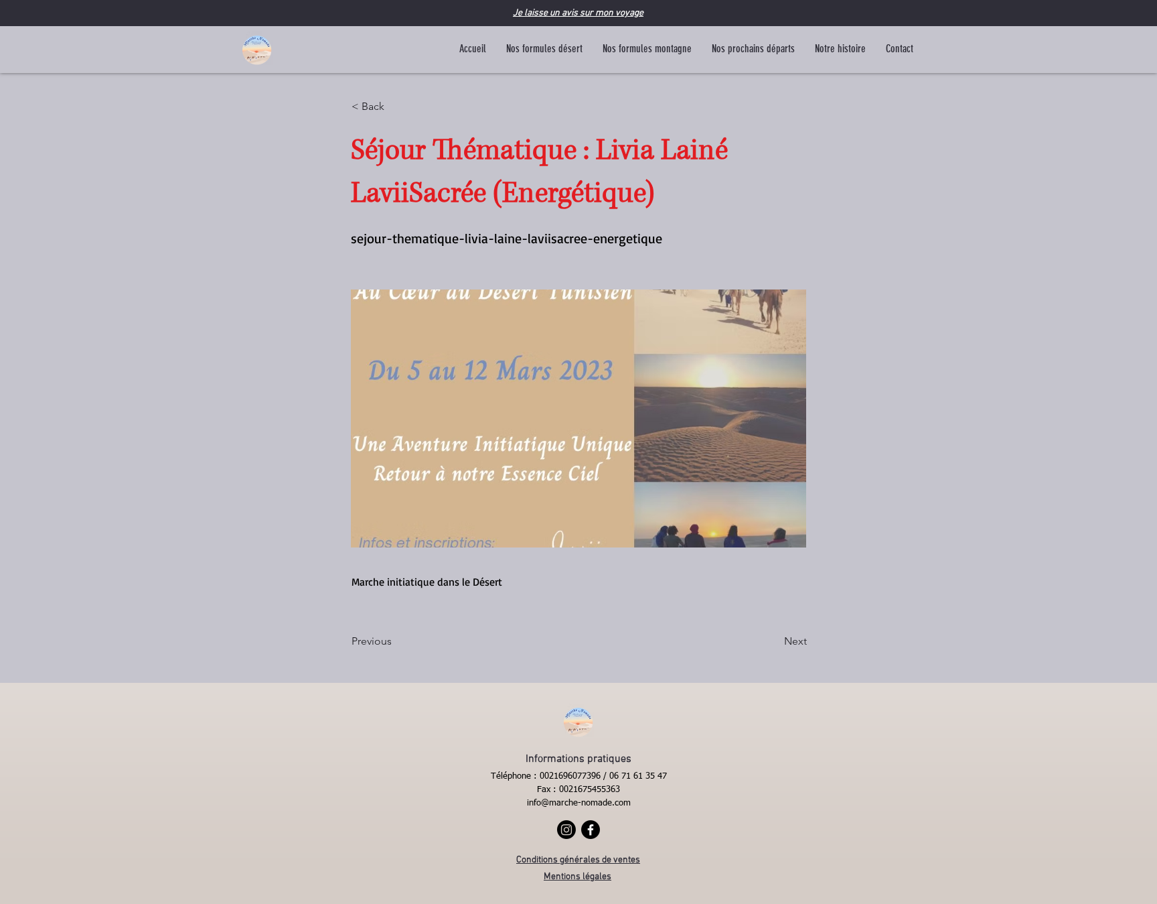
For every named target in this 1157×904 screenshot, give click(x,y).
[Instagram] (566, 829)
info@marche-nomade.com (579, 803)
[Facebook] (590, 829)
